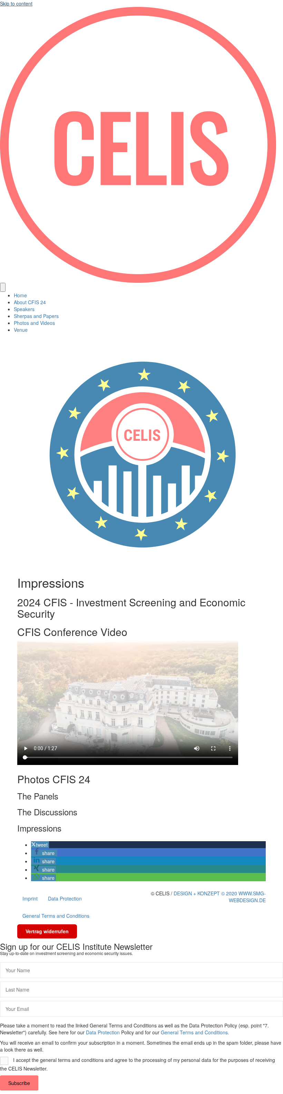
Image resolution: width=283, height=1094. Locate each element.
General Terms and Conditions (55, 915)
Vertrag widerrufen (47, 931)
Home (20, 295)
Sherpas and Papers (36, 315)
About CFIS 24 (30, 302)
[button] (40, 844)
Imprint (30, 898)
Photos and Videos (34, 322)
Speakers (24, 309)
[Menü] (3, 287)
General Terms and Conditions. (195, 1032)
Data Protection (65, 898)
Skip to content (16, 3)
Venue (21, 329)
